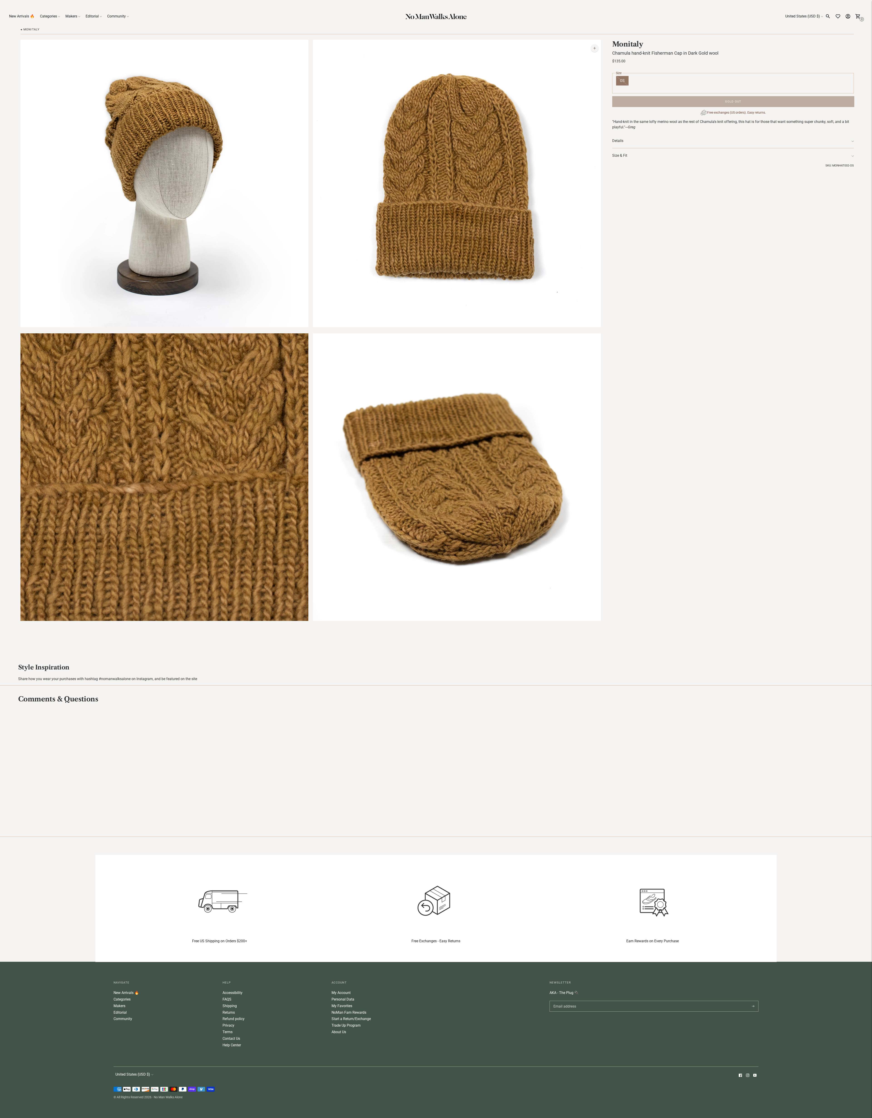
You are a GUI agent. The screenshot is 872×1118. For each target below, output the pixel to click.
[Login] (848, 16)
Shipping (230, 1006)
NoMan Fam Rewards (349, 1012)
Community (116, 16)
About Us (339, 1032)
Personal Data (343, 999)
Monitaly (627, 44)
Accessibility (233, 993)
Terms (228, 1032)
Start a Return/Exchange (351, 1019)
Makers (71, 16)
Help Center (232, 1045)
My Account (341, 993)
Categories (48, 16)
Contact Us (231, 1038)
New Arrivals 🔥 (22, 16)
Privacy (228, 1025)
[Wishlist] (838, 16)
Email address (564, 1001)
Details (617, 141)
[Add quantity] (595, 48)
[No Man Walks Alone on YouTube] (755, 1076)
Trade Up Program (346, 1025)
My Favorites (342, 1006)
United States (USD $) (802, 16)
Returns (229, 1012)
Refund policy (234, 1019)
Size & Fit (619, 156)
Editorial (92, 16)
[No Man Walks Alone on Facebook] (740, 1076)
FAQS (227, 999)
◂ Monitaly (30, 29)
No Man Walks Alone (168, 1097)
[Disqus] (436, 769)
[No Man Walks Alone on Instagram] (747, 1076)
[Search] (828, 16)
